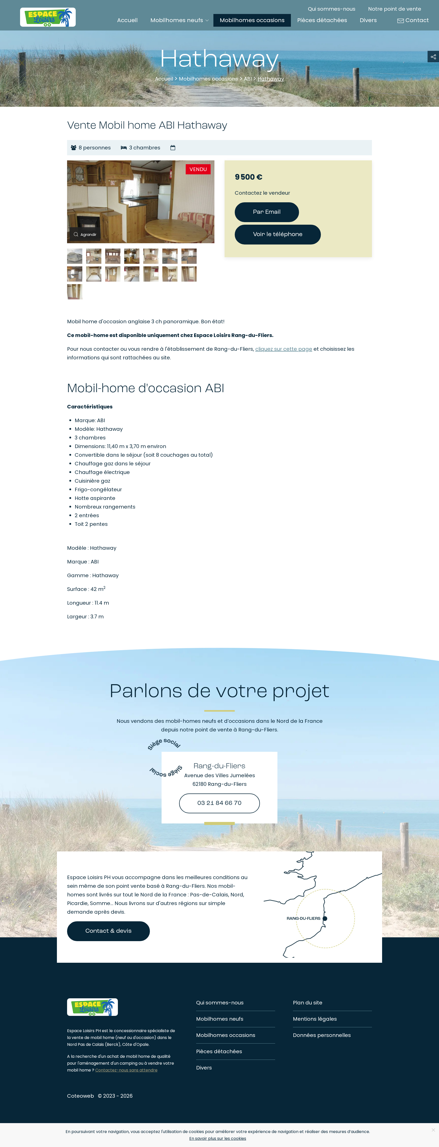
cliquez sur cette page (283, 349)
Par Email (267, 212)
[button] (83, 234)
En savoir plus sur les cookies (217, 1138)
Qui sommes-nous (331, 8)
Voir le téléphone (278, 235)
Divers (368, 20)
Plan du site (307, 1002)
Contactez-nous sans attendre (126, 1070)
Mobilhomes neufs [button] (176, 20)
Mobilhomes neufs (219, 1018)
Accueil (127, 20)
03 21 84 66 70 (219, 803)
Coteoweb (80, 1095)
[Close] (433, 1130)
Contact (417, 20)
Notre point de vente (394, 8)
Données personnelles (322, 1035)
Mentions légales (315, 1018)
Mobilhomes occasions (252, 20)
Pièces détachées (322, 20)
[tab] (74, 256)
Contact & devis (108, 931)
